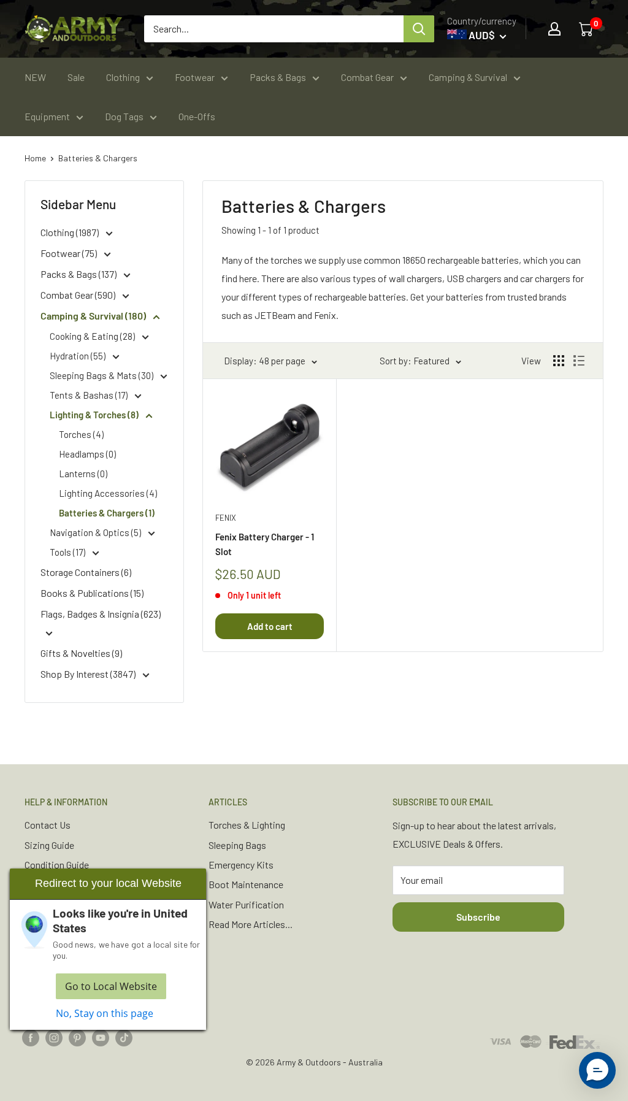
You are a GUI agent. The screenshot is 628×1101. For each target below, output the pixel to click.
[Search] (419, 28)
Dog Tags (124, 116)
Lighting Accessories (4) (108, 493)
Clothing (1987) (70, 232)
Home (35, 158)
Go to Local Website (111, 986)
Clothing (123, 77)
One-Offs (196, 116)
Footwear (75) (69, 253)
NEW (35, 77)
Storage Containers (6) (85, 572)
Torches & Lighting (247, 825)
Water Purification (246, 904)
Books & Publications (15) (92, 593)
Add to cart (270, 626)
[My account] (554, 29)
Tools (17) (68, 552)
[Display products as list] (578, 360)
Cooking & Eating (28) (93, 336)
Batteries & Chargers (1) (107, 512)
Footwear (195, 77)
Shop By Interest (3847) (88, 674)
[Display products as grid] (558, 360)
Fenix (225, 518)
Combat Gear (367, 77)
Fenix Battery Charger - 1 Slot (264, 543)
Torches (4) (81, 434)
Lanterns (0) (83, 473)
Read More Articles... (251, 924)
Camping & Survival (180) (94, 315)
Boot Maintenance (246, 884)
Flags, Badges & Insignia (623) (100, 614)
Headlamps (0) (87, 453)
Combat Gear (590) (78, 295)
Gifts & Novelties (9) (81, 653)
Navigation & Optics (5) (96, 532)
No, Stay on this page (104, 1013)
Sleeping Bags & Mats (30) (102, 375)
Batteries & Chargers (97, 158)
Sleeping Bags (237, 845)
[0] (587, 28)
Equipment (47, 116)
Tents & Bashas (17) (89, 395)
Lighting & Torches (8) (95, 414)
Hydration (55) (78, 355)
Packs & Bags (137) (79, 274)
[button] (597, 1070)
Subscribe (478, 917)
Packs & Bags (278, 77)
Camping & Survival (468, 77)
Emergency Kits (241, 864)
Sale (76, 77)
